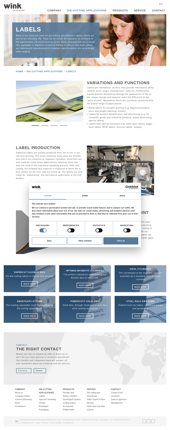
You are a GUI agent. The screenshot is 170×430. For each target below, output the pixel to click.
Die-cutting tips (93, 393)
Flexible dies (68, 393)
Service (140, 10)
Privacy (45, 423)
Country (22, 371)
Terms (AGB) (55, 423)
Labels (71, 71)
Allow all (121, 241)
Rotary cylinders (70, 396)
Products (120, 10)
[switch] (71, 230)
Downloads (92, 396)
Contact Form (117, 393)
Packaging (43, 410)
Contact (158, 10)
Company (54, 10)
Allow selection (85, 241)
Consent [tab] (47, 196)
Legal (37, 423)
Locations (115, 396)
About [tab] (122, 196)
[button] (35, 125)
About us (19, 393)
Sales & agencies (118, 399)
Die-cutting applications (87, 10)
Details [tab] (85, 196)
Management (116, 403)
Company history (22, 396)
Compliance (20, 406)
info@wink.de (27, 423)
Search (39, 371)
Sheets (42, 403)
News (17, 403)
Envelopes (43, 406)
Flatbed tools (68, 410)
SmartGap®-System (72, 399)
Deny (49, 241)
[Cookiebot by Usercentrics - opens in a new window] (127, 187)
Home (19, 71)
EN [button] (161, 3)
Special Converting (47, 399)
